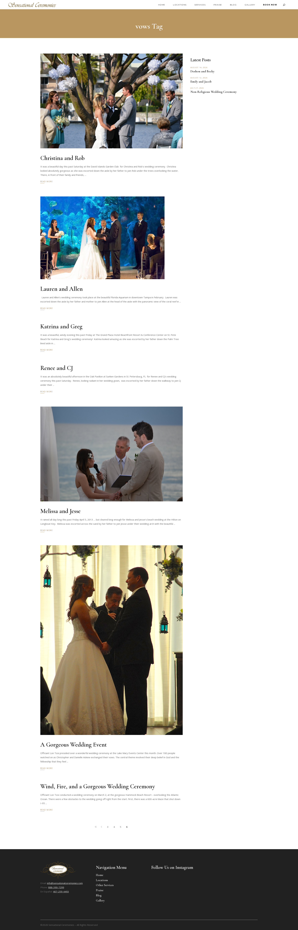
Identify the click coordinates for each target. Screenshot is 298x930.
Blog (99, 895)
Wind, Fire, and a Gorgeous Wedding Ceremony (97, 786)
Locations (102, 880)
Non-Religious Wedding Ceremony (213, 92)
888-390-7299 (56, 887)
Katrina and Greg (61, 326)
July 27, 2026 (197, 88)
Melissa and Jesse (60, 511)
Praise (99, 890)
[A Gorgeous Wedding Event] (111, 640)
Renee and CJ (56, 368)
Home (99, 875)
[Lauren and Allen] (102, 237)
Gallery (100, 900)
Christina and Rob (62, 158)
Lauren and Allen (61, 289)
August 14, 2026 (199, 67)
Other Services (105, 885)
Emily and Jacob (201, 81)
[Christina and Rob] (111, 101)
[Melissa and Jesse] (111, 454)
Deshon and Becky (202, 71)
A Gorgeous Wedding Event (73, 744)
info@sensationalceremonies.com (65, 883)
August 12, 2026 (199, 78)
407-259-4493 (61, 891)
